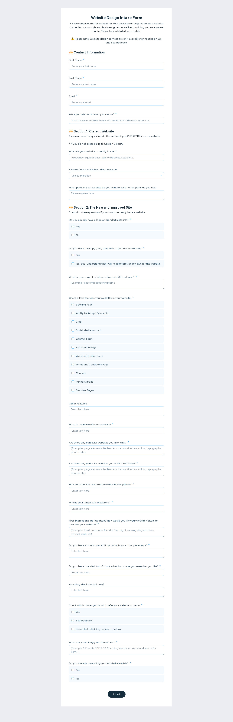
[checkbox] (116, 227)
